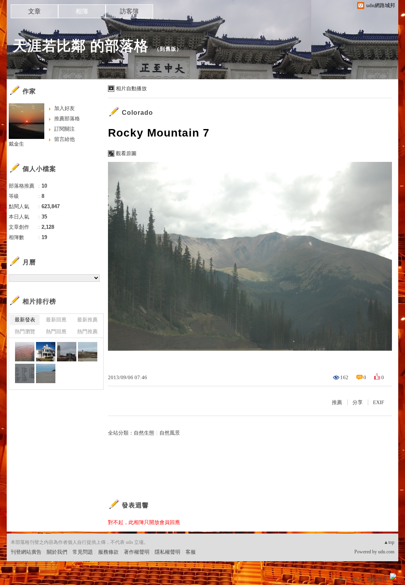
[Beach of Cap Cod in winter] (45, 373)
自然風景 (169, 433)
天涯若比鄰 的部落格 (81, 46)
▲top (389, 542)
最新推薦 (87, 320)
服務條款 (108, 552)
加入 (357, 579)
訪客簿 (129, 11)
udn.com (386, 552)
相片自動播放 (131, 88)
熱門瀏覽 (25, 331)
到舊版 (168, 49)
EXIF (378, 402)
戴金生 (16, 144)
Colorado (137, 112)
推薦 (337, 402)
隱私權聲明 (167, 552)
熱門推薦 (87, 331)
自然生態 (144, 433)
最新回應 (56, 320)
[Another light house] (66, 351)
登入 (343, 579)
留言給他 (64, 139)
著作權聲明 (137, 552)
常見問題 (82, 552)
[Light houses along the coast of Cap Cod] (87, 351)
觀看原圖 (126, 153)
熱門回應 (56, 331)
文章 (34, 11)
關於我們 (57, 552)
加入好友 (64, 108)
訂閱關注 (64, 129)
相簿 (82, 11)
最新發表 (25, 320)
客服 (190, 552)
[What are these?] (24, 373)
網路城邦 (377, 579)
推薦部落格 (67, 119)
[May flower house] (45, 351)
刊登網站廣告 (26, 552)
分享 (357, 402)
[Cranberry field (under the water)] (24, 351)
